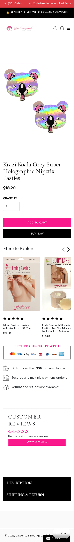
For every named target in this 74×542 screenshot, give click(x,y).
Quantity (10, 198)
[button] (68, 250)
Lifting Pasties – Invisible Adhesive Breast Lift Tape (17, 326)
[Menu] (68, 28)
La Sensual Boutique (29, 535)
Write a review (37, 442)
